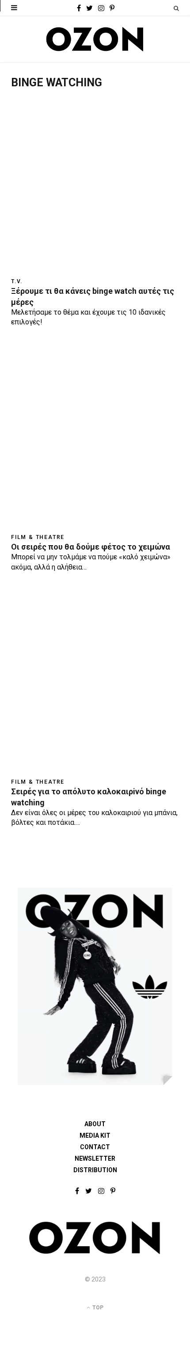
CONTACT (95, 1147)
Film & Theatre (38, 537)
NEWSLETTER (95, 1158)
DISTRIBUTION (95, 1170)
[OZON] (95, 1252)
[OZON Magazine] (95, 39)
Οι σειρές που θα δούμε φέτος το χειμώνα (90, 546)
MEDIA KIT (95, 1135)
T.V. (17, 281)
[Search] (176, 8)
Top (97, 1308)
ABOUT (95, 1124)
